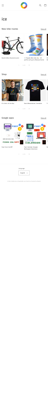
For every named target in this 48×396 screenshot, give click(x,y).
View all (43, 29)
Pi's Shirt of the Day (8, 103)
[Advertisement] (24, 290)
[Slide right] (29, 65)
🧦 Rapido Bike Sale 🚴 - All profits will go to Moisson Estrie (34, 59)
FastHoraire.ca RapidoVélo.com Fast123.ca (21, 181)
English (22, 173)
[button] (2, 5)
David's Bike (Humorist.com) (10, 58)
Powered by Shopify (36, 181)
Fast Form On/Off (7, 147)
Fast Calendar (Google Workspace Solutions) (31, 148)
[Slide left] (19, 65)
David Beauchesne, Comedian (33, 103)
